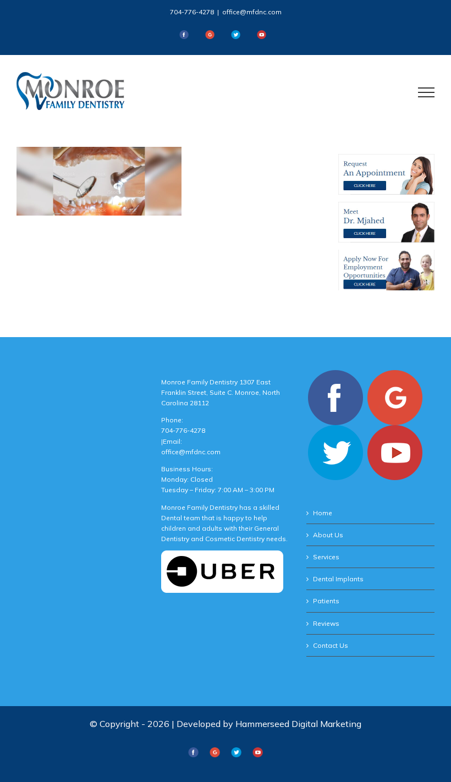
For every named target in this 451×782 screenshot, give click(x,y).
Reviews (326, 623)
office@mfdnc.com (252, 12)
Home (322, 513)
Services (326, 557)
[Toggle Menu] (426, 92)
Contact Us (330, 645)
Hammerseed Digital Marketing (298, 723)
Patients (326, 601)
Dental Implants (338, 579)
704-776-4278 (192, 12)
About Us (328, 535)
